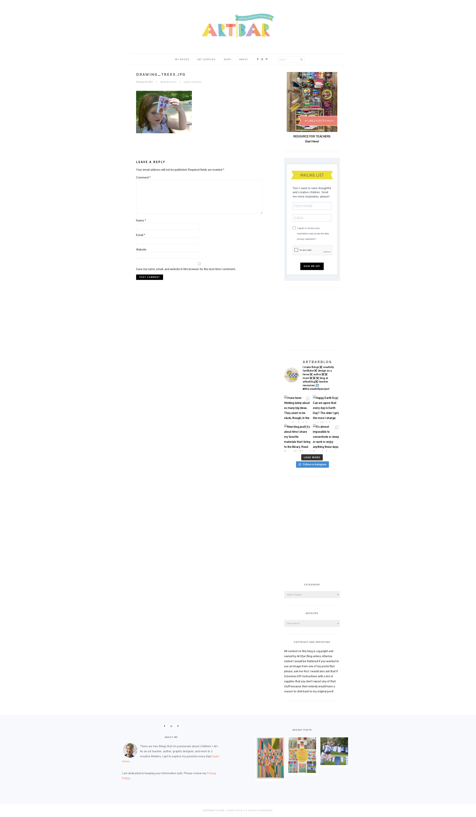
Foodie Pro (233, 810)
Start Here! (312, 141)
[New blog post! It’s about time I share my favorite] (297, 437)
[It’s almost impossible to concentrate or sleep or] (326, 437)
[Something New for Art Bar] (270, 777)
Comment (143, 177)
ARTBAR (238, 25)
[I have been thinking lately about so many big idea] (297, 408)
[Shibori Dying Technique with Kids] (334, 764)
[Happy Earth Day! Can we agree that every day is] (326, 408)
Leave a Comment (193, 82)
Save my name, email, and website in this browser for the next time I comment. (186, 269)
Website (141, 249)
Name (141, 220)
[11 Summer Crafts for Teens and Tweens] (302, 772)
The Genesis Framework (258, 810)
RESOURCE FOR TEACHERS (312, 136)
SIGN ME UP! (312, 266)
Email (140, 235)
